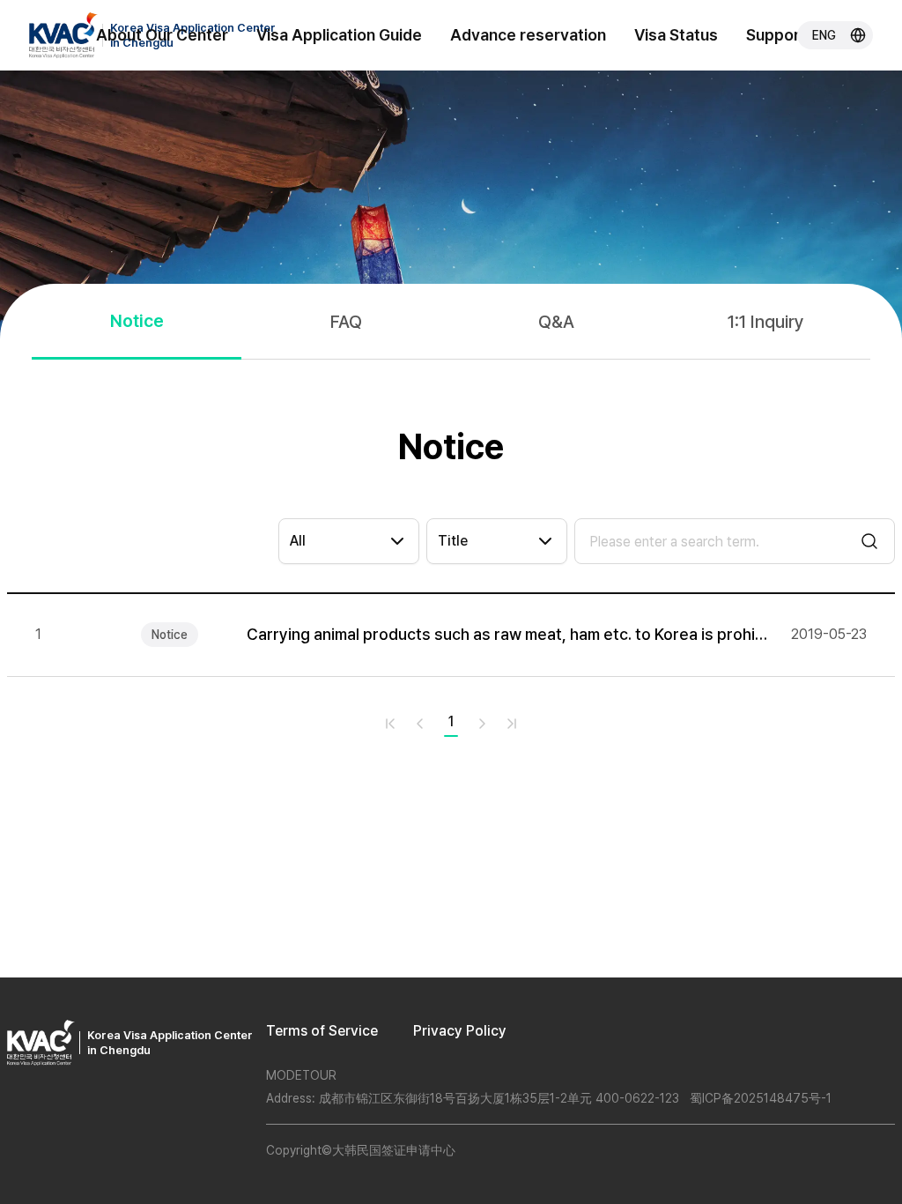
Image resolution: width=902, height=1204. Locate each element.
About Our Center (162, 35)
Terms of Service (322, 1030)
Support (776, 35)
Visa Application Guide (339, 35)
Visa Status (676, 35)
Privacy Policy (459, 1030)
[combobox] (348, 541)
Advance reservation (528, 35)
